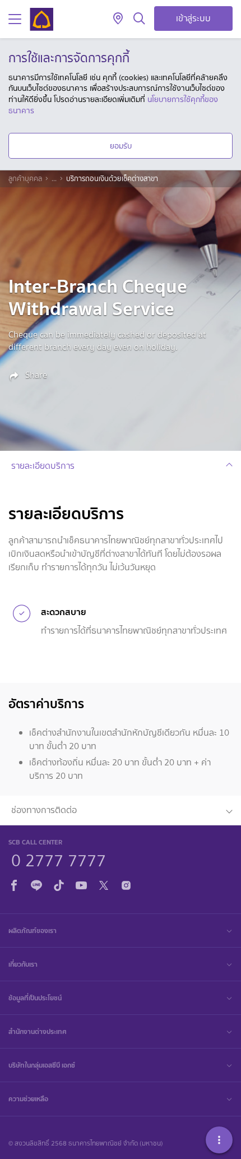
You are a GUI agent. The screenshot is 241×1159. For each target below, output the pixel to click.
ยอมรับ (121, 146)
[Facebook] (14, 883)
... (54, 178)
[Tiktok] (58, 883)
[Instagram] (126, 883)
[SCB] (41, 19)
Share (35, 375)
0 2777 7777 (58, 859)
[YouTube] (81, 883)
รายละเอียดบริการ (43, 465)
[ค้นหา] (139, 19)
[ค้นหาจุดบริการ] (118, 19)
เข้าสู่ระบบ (193, 18)
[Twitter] (103, 883)
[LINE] (36, 883)
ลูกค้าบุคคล (25, 178)
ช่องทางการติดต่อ (44, 810)
